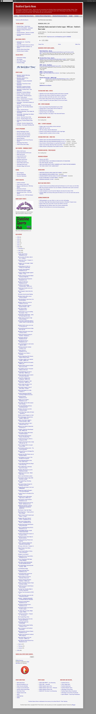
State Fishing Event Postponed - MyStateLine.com (25, 279)
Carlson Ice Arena (21, 182)
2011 (18, 246)
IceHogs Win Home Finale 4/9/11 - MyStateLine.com (25, 557)
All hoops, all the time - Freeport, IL (26, 546)
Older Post (77, 44)
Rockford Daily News (66, 686)
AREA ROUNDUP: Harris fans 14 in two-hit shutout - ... (26, 300)
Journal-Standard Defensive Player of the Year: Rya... (26, 464)
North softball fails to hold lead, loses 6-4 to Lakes (25, 467)
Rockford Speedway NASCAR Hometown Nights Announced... (25, 394)
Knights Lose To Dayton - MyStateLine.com (23, 400)
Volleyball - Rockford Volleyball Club (25, 123)
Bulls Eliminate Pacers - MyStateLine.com (23, 341)
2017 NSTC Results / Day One (46, 162)
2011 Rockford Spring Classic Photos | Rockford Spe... (24, 436)
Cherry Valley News (65, 684)
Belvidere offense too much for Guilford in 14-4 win (25, 303)
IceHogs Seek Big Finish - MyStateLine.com (24, 571)
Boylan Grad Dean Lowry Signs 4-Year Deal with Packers (52, 113)
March (20, 644)
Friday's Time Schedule (44, 189)
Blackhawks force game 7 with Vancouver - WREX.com (25, 381)
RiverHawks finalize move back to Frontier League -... (25, 608)
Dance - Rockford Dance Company (24, 98)
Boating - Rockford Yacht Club (23, 93)
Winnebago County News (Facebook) (69, 692)
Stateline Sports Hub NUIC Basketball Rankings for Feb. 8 (58, 78)
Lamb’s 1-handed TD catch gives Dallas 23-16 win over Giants (53, 100)
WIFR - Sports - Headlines (46, 64)
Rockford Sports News (26, 6)
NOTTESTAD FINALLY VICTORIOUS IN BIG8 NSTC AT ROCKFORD (54, 161)
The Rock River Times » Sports (47, 57)
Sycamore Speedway (21, 176)
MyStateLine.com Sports (45, 85)
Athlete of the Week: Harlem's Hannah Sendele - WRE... (24, 421)
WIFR (18, 694)
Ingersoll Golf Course (21, 156)
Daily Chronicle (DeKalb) (22, 686)
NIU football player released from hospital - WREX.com (25, 417)
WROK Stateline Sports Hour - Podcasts (48, 687)
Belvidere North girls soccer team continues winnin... (25, 332)
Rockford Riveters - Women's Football (25, 32)
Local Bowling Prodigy (23, 568)
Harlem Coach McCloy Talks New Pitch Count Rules (50, 144)
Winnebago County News (67, 689)
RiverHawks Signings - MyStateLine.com (23, 338)
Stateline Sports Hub (21, 692)
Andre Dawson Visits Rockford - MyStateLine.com (25, 500)
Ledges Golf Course (21, 157)
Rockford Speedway (21, 174)
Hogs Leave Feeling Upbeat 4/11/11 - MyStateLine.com (24, 522)
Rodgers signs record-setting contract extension (49, 73)
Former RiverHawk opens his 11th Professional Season (25, 596)
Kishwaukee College (21, 57)
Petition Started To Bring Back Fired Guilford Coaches (51, 146)
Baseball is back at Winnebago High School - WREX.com (25, 497)
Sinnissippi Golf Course (22, 164)
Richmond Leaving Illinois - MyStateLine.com (24, 602)
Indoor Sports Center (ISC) (23, 184)
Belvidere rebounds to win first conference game (25, 409)
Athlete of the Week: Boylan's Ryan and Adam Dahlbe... (26, 583)
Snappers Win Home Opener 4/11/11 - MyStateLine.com (24, 519)
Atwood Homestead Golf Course (24, 152)
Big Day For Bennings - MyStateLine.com (23, 282)
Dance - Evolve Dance (22, 97)
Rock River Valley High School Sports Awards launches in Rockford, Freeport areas (57, 202)
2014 (18, 241)
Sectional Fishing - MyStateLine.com (22, 397)
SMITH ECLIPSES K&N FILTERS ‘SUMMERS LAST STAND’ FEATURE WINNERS (57, 164)
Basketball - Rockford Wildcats (23, 92)
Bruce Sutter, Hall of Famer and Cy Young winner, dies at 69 (52, 98)
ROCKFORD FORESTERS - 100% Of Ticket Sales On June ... (25, 315)
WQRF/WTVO (20, 696)
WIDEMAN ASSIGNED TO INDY (46, 179)
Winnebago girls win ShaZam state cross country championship (53, 205)
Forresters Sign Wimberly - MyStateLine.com (24, 270)
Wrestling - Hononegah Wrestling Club (25, 124)
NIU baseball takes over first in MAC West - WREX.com (25, 372)
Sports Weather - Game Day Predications (70, 694)
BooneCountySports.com (22, 684)
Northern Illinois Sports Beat (23, 49)
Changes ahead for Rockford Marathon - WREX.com (24, 580)
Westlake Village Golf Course (23, 166)
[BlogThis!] (43, 40)
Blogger (73, 704)
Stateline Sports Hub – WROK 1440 (48, 77)
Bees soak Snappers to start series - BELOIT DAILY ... (26, 344)
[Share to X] (45, 40)
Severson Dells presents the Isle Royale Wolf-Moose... (25, 619)
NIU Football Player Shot (23, 616)
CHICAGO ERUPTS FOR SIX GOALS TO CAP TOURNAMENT (53, 175)
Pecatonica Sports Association (23, 134)
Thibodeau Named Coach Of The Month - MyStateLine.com (25, 503)
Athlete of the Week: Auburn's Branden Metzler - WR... (24, 306)
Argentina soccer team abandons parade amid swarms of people (53, 59)
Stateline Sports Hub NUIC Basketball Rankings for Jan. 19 (52, 141)
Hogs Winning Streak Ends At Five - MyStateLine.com (26, 641)
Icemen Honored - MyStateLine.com (22, 350)
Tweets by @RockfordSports (22, 19)
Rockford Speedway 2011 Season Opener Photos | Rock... (25, 357)
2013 (18, 242)
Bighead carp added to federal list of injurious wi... (25, 427)
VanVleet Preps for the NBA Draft (46, 111)
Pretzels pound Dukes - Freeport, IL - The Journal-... (25, 614)
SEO (28, 661)
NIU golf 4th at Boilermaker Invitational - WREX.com (24, 378)
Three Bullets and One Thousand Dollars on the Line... (25, 369)
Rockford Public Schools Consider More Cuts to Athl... (25, 366)
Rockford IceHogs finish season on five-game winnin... (26, 534)
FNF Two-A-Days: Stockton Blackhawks (48, 129)
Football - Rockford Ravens (23, 100)
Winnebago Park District (22, 142)
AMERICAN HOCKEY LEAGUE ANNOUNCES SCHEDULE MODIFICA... (25, 507)
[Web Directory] (19, 660)
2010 (18, 650)
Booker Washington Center (23, 131)
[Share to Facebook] (46, 40)
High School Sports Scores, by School (25, 44)
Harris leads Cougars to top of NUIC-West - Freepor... (24, 388)
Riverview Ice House (21, 188)
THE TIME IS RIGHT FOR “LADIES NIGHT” (49, 166)
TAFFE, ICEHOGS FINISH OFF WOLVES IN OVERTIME (25, 543)
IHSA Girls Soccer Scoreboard (46, 110)
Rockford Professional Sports (60, 15)
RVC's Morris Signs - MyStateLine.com (22, 309)
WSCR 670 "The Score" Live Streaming (48, 691)
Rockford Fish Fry (65, 682)
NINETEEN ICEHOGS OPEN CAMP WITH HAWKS (50, 172)
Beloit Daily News (21, 682)
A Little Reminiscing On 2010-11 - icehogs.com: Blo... (25, 439)
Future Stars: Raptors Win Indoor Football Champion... (25, 433)
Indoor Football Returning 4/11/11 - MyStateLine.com (26, 528)
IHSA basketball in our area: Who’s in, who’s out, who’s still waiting (54, 200)
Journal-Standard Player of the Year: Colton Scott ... (25, 461)
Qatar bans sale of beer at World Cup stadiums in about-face (52, 95)
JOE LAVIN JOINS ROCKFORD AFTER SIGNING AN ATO (25, 563)
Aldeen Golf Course (21, 151)
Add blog (18, 663)
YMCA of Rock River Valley (23, 144)
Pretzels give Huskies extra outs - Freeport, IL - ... (25, 288)
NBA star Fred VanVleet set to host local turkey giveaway (52, 207)
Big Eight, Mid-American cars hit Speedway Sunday (25, 470)
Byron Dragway (20, 172)
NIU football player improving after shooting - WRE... (25, 566)
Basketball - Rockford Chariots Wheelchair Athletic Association (24, 87)
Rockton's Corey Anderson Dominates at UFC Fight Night (52, 131)
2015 (18, 239)
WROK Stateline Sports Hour (45, 686)
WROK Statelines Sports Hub (45, 689)
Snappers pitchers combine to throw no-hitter (49, 133)
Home (16, 15)
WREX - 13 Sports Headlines (46, 71)
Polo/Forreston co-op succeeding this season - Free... (25, 312)
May (19, 250)
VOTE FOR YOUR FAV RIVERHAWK (23, 622)
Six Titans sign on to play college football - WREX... (25, 611)
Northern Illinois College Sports (43, 15)
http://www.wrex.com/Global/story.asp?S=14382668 (59, 36)
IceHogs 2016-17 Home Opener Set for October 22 (50, 108)
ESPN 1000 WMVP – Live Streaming (47, 682)
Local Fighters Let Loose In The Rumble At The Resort (25, 458)
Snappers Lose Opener (23, 554)
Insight (70, 15)
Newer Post (41, 44)
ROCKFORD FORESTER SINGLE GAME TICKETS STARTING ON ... (25, 322)
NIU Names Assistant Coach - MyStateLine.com (24, 605)
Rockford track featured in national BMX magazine (25, 635)
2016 (18, 237)
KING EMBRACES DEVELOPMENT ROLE (48, 174)
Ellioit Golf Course (21, 154)
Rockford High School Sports (26, 15)
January (20, 648)
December (20, 248)
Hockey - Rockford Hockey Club (24, 105)
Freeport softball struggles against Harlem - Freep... (25, 273)
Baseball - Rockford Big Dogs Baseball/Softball (23, 76)
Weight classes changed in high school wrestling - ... (25, 318)
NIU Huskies (19, 59)
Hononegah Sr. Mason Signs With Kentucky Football (25, 478)
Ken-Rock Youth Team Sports (23, 133)
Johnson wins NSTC (43, 159)
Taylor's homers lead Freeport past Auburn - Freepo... (26, 515)
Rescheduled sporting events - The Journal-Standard (26, 448)
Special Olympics (21, 138)
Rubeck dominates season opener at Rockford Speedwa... (25, 375)
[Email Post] (40, 40)
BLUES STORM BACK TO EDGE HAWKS (48, 177)
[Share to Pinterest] (47, 40)
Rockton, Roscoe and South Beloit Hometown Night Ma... (25, 276)
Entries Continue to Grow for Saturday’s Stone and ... (24, 577)
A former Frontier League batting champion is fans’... (25, 626)
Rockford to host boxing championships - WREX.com (25, 285)
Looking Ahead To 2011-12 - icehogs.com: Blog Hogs (24, 267)
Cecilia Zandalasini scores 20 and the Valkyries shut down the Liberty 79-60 (56, 190)
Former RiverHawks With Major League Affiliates (25, 560)
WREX (18, 697)
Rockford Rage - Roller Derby (23, 26)
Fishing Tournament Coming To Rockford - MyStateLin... (25, 335)
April (19, 252)
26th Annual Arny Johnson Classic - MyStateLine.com (26, 632)
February (20, 646)
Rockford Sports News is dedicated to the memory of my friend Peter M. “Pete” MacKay (48, 701)
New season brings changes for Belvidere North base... (25, 484)
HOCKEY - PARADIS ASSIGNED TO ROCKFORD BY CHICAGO (25, 599)
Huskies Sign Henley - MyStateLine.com (23, 254)
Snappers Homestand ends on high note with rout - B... (26, 442)
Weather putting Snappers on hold (25, 415)
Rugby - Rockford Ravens (22, 109)
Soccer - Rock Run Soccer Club (24, 117)
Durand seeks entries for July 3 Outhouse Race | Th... (25, 424)
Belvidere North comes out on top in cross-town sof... (25, 326)
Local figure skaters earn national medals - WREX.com (25, 360)
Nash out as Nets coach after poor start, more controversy (52, 96)
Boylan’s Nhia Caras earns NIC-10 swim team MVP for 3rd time (53, 203)
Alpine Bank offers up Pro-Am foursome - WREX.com (24, 638)
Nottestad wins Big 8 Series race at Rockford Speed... (26, 455)
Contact (76, 15)
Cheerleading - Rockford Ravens (24, 95)
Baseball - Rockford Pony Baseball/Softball (22, 78)
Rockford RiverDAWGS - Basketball (25, 28)
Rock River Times (21, 691)
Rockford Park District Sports (23, 136)
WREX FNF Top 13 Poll (44, 128)
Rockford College (21, 62)
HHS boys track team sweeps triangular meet (24, 347)
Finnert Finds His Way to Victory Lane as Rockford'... (25, 552)
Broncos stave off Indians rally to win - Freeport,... (25, 257)
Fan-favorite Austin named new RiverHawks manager (25, 574)
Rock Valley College (21, 61)
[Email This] (42, 40)
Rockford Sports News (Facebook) (69, 691)
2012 (18, 244)
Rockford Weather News (66, 687)
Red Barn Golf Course (22, 161)
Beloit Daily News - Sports (46, 50)
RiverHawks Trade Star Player (24, 510)
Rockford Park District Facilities (24, 190)
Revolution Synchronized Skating (25, 294)
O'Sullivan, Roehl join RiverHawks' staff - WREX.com (25, 430)
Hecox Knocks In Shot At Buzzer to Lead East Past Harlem (52, 143)
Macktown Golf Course (22, 159)
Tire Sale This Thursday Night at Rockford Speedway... (25, 589)
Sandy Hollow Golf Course (23, 162)
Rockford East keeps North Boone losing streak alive (25, 525)
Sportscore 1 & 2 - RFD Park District (25, 195)
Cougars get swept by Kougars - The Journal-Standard (25, 491)
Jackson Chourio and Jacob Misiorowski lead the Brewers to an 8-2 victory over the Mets (59, 185)
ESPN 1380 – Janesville (44, 684)
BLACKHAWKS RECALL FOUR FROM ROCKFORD (25, 531)
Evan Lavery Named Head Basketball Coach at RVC (50, 66)
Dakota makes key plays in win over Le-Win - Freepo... (25, 385)
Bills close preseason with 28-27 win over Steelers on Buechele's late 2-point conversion (59, 187)
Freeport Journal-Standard (23, 687)
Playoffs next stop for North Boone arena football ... (25, 586)
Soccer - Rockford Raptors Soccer (24, 118)
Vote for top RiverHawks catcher (25, 476)
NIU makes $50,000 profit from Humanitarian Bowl (25, 406)
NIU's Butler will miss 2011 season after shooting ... (25, 403)
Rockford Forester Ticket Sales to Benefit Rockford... (25, 537)
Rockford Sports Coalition (22, 51)
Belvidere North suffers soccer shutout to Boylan (25, 297)
